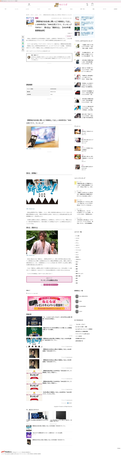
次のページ (54, 284)
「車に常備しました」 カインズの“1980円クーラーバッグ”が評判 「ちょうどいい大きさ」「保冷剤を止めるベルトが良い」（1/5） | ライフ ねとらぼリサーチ (85, 214)
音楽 (77, 283)
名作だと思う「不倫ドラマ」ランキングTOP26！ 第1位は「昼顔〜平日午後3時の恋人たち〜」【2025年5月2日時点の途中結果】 (88, 118)
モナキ (80, 311)
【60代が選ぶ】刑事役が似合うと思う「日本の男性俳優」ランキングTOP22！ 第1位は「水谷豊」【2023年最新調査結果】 (87, 102)
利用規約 (118, 448)
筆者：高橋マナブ (34, 55)
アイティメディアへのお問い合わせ (82, 333)
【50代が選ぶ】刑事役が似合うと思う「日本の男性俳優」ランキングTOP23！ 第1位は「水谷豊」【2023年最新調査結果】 (87, 64)
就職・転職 (78, 275)
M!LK (80, 301)
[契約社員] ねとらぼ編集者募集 (81, 331)
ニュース (77, 247)
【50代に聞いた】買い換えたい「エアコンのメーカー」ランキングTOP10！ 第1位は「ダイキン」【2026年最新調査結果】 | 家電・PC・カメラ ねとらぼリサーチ (85, 223)
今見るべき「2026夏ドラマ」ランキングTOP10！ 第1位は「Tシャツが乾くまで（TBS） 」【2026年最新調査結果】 (88, 71)
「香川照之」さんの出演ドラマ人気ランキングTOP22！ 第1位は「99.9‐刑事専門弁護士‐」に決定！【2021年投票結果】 (88, 87)
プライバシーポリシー (23, 453)
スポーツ (77, 245)
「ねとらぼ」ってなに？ (79, 324)
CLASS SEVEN (82, 306)
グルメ (77, 240)
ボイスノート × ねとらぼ (32, 293)
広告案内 (12, 453)
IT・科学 (77, 235)
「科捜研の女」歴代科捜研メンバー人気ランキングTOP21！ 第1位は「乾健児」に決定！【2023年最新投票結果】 (87, 79)
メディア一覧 (3, 453)
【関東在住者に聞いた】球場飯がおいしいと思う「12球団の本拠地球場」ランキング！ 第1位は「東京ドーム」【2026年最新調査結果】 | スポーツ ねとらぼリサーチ (85, 187)
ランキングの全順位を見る (49, 280)
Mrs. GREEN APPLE (83, 296)
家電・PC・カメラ (79, 273)
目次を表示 (69, 36)
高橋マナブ (70, 33)
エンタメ (77, 238)
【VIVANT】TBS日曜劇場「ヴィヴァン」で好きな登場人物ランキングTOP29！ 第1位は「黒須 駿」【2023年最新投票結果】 (88, 94)
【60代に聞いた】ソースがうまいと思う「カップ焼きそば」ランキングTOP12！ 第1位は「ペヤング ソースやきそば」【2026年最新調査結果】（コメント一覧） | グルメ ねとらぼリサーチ (85, 205)
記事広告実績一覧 (78, 340)
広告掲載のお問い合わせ (79, 338)
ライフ (77, 254)
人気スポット (78, 259)
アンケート (77, 126)
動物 (77, 264)
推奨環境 (39, 453)
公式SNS (8, 453)
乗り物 (77, 257)
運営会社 (31, 453)
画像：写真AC (30, 25)
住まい (77, 261)
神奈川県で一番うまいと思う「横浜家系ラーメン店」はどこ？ (87, 158)
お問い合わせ (16, 453)
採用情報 (35, 453)
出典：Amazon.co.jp (30, 208)
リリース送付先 (78, 336)
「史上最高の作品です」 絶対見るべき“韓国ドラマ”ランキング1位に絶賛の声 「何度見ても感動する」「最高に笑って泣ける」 (88, 56)
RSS (29, 453)
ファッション (78, 250)
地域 (77, 271)
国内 (77, 266)
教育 (77, 278)
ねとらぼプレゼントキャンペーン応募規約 (83, 329)
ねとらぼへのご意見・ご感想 (80, 326)
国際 (77, 268)
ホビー (77, 252)
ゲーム (77, 242)
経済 (77, 280)
